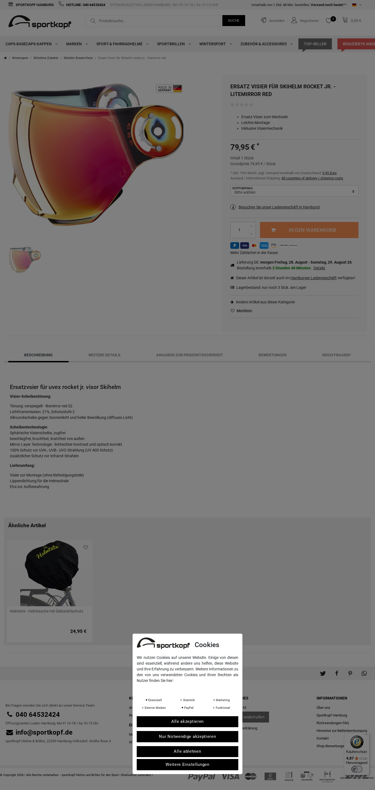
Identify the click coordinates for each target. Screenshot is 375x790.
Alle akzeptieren (187, 721)
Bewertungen (273, 355)
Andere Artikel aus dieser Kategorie (265, 302)
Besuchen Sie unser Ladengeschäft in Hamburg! (279, 207)
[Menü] (366, 735)
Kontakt (323, 738)
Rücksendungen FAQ (333, 723)
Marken (74, 44)
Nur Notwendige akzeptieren (187, 736)
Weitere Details (104, 355)
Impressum (191, 688)
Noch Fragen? (336, 355)
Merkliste (244, 311)
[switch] (356, 769)
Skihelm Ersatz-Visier (78, 58)
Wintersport (213, 44)
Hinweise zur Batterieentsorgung (342, 731)
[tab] (38, 355)
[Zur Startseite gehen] (5, 58)
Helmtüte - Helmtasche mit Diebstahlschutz (46, 611)
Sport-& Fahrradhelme (119, 44)
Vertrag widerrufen (246, 717)
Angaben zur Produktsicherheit (189, 355)
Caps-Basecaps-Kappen (28, 44)
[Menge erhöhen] (252, 226)
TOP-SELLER (315, 44)
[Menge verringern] (252, 234)
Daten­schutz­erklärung (158, 688)
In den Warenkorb (312, 230)
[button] (323, 671)
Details (319, 268)
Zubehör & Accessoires (263, 44)
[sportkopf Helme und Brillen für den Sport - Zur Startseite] (41, 23)
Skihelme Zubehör (45, 58)
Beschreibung (38, 355)
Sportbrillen (171, 44)
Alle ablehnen (187, 751)
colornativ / (145, 775)
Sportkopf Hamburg (34, 5)
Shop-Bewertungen (331, 746)
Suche (234, 20)
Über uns (323, 708)
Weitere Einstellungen (187, 764)
